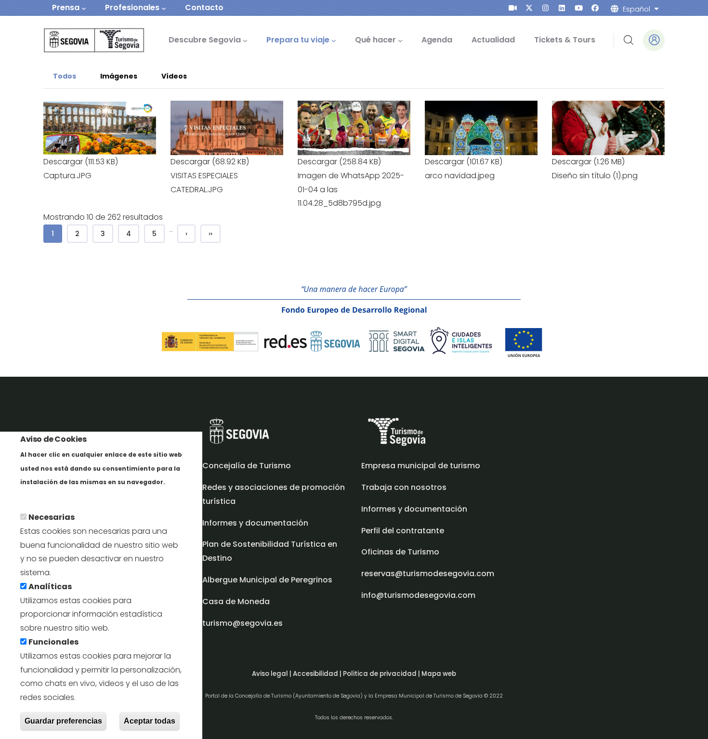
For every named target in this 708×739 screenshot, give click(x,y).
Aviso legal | (272, 673)
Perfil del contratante (402, 530)
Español (636, 9)
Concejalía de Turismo (246, 465)
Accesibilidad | (318, 673)
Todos (69, 75)
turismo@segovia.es (242, 623)
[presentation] (512, 8)
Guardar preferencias (63, 721)
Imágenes (118, 76)
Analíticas (50, 586)
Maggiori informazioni (62, 495)
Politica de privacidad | (382, 673)
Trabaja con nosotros (403, 487)
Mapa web (438, 673)
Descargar (63, 161)
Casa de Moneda (236, 601)
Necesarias (51, 517)
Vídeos (174, 76)
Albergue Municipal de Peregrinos (267, 579)
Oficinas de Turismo (400, 551)
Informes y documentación (414, 509)
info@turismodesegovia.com (418, 595)
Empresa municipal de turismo (420, 465)
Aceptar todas (149, 721)
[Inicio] (80, 40)
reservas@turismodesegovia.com (427, 573)
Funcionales (53, 641)
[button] (99, 107)
